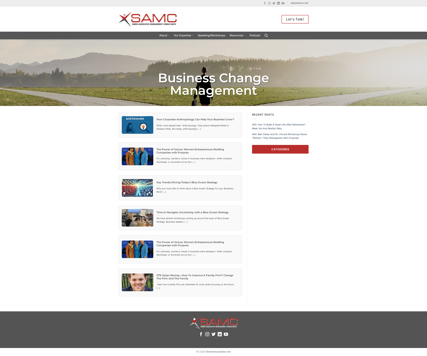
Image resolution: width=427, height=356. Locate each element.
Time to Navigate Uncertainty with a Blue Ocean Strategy (192, 212)
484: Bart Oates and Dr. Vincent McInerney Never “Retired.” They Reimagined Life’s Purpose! (279, 136)
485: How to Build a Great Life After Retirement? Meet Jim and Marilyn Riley (278, 126)
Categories (280, 149)
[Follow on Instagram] (269, 3)
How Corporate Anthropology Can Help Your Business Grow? (195, 119)
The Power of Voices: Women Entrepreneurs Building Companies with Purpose (190, 151)
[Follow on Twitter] (274, 3)
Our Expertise (182, 35)
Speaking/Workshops (211, 35)
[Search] (266, 35)
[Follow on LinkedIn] (278, 3)
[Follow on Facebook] (265, 3)
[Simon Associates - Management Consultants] (147, 19)
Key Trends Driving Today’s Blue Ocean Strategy (186, 182)
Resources (236, 35)
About (163, 35)
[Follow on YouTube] (283, 3)
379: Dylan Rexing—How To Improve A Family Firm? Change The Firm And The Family (194, 277)
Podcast (255, 35)
